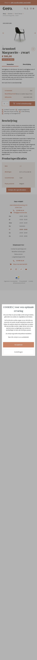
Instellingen (18, 352)
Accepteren (19, 345)
